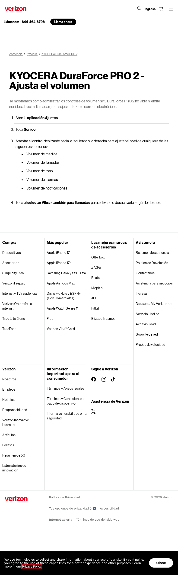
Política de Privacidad (64, 497)
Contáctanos (145, 273)
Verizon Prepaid (14, 283)
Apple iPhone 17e (59, 263)
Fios (50, 318)
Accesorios (10, 263)
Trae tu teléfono (13, 318)
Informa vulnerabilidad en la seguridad (66, 416)
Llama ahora (63, 22)
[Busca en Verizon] (139, 8)
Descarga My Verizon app (155, 304)
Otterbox (98, 257)
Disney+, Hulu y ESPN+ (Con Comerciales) (64, 295)
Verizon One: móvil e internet (17, 306)
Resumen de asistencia (152, 253)
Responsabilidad (14, 410)
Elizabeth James (103, 318)
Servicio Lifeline (147, 314)
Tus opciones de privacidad (69, 508)
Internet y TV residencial (20, 293)
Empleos (9, 389)
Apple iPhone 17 (58, 253)
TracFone (9, 329)
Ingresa (141, 293)
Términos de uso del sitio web (97, 519)
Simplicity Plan (13, 273)
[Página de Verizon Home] (15, 8)
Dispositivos (11, 253)
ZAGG (96, 267)
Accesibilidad (146, 324)
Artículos (9, 435)
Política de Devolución (152, 263)
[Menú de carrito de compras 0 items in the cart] (161, 8)
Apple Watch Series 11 (63, 308)
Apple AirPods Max (61, 283)
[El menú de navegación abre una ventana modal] (171, 8)
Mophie (96, 288)
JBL (94, 298)
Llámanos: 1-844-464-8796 (24, 21)
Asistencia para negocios (154, 283)
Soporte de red (147, 334)
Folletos (8, 445)
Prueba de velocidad (150, 344)
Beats (95, 278)
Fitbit (95, 308)
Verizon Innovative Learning (15, 422)
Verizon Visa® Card (61, 329)
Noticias (8, 400)
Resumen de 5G (13, 455)
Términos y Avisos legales (65, 388)
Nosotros (9, 379)
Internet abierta (60, 519)
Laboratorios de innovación (14, 468)
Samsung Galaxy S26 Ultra (66, 273)
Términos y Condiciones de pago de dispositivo (66, 401)
